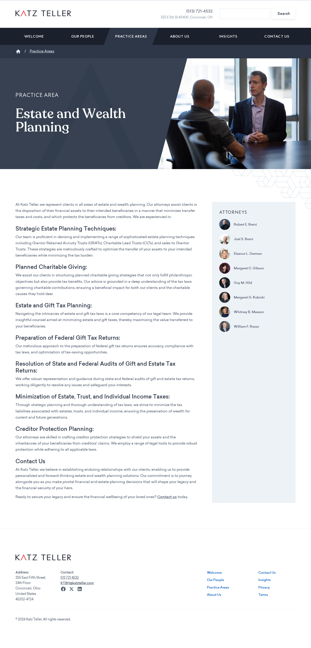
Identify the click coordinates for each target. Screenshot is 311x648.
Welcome (34, 36)
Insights (228, 36)
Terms (263, 595)
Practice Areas (131, 36)
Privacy (264, 587)
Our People (82, 36)
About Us (180, 36)
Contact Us (276, 36)
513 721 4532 (70, 578)
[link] (34, 36)
